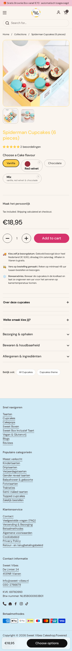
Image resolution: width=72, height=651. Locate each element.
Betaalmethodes (13, 528)
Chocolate (54, 163)
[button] (7, 238)
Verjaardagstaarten (15, 471)
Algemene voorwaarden (17, 533)
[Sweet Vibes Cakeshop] (36, 12)
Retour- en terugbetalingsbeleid (23, 545)
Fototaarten (10, 484)
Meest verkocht (12, 459)
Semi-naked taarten (15, 492)
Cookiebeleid (11, 537)
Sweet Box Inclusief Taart (18, 430)
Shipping (21, 211)
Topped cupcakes (14, 496)
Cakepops (9, 422)
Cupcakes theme (49, 372)
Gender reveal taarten (16, 475)
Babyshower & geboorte (18, 480)
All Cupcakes (26, 372)
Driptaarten (10, 467)
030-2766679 (12, 585)
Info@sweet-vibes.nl (16, 581)
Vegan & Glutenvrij (14, 434)
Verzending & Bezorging (18, 524)
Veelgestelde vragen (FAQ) (19, 520)
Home (6, 34)
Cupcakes (9, 418)
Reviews (8, 443)
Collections (20, 34)
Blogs (6, 439)
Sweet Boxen (11, 426)
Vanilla (11, 163)
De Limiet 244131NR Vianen (12, 571)
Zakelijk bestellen (13, 500)
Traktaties (9, 488)
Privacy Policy (12, 541)
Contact (8, 516)
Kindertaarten (11, 463)
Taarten (7, 414)
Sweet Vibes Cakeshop (41, 635)
